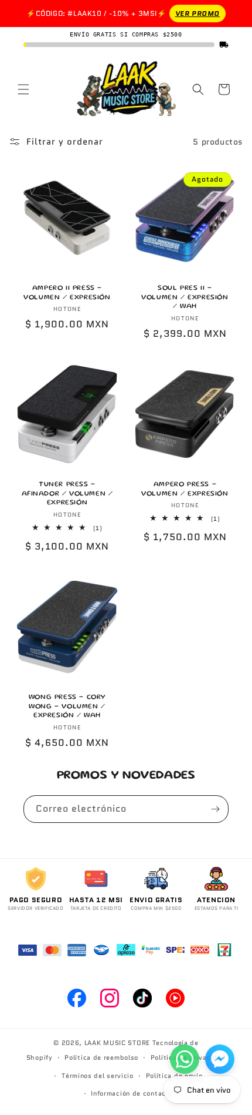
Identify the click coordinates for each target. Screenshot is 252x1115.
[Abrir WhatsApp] (184, 1059)
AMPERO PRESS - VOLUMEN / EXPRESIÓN (184, 489)
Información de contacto (132, 1093)
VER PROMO (197, 13)
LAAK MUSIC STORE (117, 1042)
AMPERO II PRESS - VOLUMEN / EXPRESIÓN (66, 293)
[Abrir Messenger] (219, 1059)
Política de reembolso (101, 1057)
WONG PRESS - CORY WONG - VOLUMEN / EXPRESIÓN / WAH (67, 706)
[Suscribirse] (215, 809)
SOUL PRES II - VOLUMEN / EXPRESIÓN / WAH (184, 297)
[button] (23, 89)
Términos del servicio (98, 1075)
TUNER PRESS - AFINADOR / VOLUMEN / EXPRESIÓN (67, 493)
